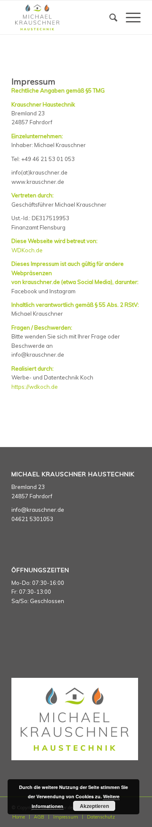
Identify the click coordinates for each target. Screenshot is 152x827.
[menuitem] (109, 17)
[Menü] (129, 17)
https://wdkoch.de (34, 386)
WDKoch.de (27, 250)
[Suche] (109, 17)
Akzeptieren (94, 806)
